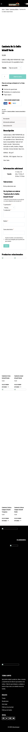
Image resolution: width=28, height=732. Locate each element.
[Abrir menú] (1, 4)
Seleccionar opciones (5, 386)
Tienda (3, 698)
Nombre (5, 221)
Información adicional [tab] (9, 122)
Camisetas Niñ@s (11, 111)
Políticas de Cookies (7, 710)
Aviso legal (4, 704)
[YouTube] (13, 718)
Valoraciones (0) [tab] (7, 125)
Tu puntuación (7, 204)
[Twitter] (6, 718)
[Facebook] (3, 718)
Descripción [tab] (6, 118)
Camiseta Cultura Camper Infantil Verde (19, 510)
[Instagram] (10, 718)
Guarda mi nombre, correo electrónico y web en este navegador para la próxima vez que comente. (14, 239)
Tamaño (4, 68)
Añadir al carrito (18, 76)
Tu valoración (7, 210)
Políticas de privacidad (7, 707)
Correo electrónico (8, 229)
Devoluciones (5, 701)
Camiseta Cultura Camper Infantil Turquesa (6, 510)
